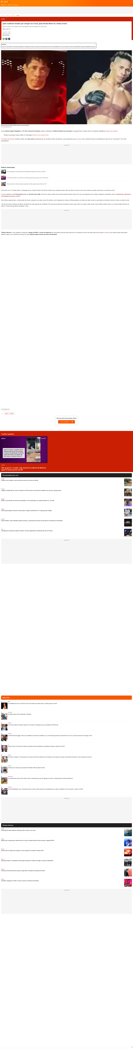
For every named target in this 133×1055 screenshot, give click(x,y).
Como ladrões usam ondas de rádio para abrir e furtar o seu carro (18, 830)
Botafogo (10, 712)
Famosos (10, 733)
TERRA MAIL (3, 4)
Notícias (7, 15)
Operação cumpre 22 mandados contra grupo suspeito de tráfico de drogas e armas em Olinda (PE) (27, 860)
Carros (2, 828)
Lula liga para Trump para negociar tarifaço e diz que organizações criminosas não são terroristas (27, 530)
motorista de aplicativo (8, 139)
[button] (1, 1)
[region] (66, 1051)
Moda (9, 701)
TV (8, 744)
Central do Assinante (13, 4)
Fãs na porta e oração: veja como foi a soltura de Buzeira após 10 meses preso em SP (23, 469)
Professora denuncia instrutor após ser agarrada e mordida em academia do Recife (23, 870)
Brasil (13, 15)
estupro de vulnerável (112, 131)
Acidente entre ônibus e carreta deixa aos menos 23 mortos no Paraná (19, 480)
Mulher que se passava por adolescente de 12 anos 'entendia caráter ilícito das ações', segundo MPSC (27, 840)
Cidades (2, 478)
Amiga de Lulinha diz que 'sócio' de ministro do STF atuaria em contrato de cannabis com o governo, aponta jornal (31, 490)
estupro (107, 232)
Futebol (9, 765)
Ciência (9, 755)
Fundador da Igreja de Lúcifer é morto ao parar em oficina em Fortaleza (20, 880)
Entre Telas (10, 776)
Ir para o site (6, 1)
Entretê (3, 465)
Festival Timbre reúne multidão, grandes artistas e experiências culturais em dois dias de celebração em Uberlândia (31, 520)
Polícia (17, 15)
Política (3, 489)
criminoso (79, 139)
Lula (2, 529)
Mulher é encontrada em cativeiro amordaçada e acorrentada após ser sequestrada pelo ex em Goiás (27, 500)
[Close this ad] (132, 1047)
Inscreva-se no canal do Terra (40, 135)
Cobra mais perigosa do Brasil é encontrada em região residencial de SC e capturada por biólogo (26, 510)
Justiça (2, 839)
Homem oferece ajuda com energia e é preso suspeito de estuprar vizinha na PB (22, 850)
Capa (2, 15)
